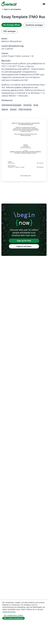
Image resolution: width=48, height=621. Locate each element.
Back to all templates (11, 9)
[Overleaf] (9, 4)
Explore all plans (24, 246)
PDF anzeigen (9, 31)
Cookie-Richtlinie (8, 612)
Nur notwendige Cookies (13, 615)
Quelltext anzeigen (34, 25)
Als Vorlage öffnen (11, 25)
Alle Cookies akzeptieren (13, 618)
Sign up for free (24, 240)
